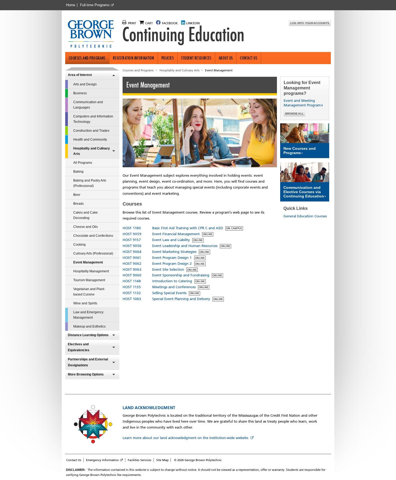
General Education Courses (305, 216)
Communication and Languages (88, 104)
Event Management (88, 262)
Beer (76, 195)
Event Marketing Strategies (174, 251)
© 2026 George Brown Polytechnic (198, 460)
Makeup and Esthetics (89, 326)
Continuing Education (183, 34)
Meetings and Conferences (174, 287)
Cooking (79, 244)
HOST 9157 (132, 240)
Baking (78, 171)
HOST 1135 (132, 287)
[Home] (93, 34)
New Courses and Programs (299, 150)
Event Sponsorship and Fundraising (180, 275)
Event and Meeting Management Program (300, 102)
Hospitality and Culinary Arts (91, 151)
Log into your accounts (309, 23)
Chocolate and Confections (93, 236)
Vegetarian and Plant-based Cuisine (89, 291)
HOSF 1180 (132, 228)
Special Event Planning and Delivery (181, 299)
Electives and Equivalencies (78, 347)
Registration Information (133, 58)
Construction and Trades (91, 131)
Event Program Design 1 (172, 257)
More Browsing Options (86, 374)
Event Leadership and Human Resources (184, 246)
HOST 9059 (132, 234)
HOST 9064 (132, 251)
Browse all (294, 113)
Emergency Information (102, 460)
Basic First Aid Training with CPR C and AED (187, 228)
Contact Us (248, 58)
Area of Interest (80, 75)
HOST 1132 (132, 293)
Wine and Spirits (85, 303)
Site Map (162, 460)
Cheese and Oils (85, 227)
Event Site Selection (168, 269)
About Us (226, 58)
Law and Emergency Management (88, 314)
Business (80, 93)
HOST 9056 (132, 246)
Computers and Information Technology (93, 119)
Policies (167, 58)
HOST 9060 (132, 275)
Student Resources (196, 58)
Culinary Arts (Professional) (93, 253)
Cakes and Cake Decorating (85, 215)
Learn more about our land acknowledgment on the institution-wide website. (186, 438)
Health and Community (90, 139)
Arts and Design (85, 84)
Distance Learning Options (88, 335)
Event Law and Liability (171, 240)
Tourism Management (89, 280)
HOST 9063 (132, 269)
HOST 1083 (132, 299)
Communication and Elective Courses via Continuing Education (303, 191)
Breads (78, 204)
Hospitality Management (91, 271)
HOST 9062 (132, 263)
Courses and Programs (87, 58)
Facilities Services (139, 460)
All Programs (82, 163)
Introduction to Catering (172, 281)
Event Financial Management (176, 234)
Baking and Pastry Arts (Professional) (89, 183)
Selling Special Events (169, 293)
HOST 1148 (132, 281)
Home (70, 5)
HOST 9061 (132, 257)
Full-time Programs (95, 5)
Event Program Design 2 (172, 263)
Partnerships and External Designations (88, 362)
